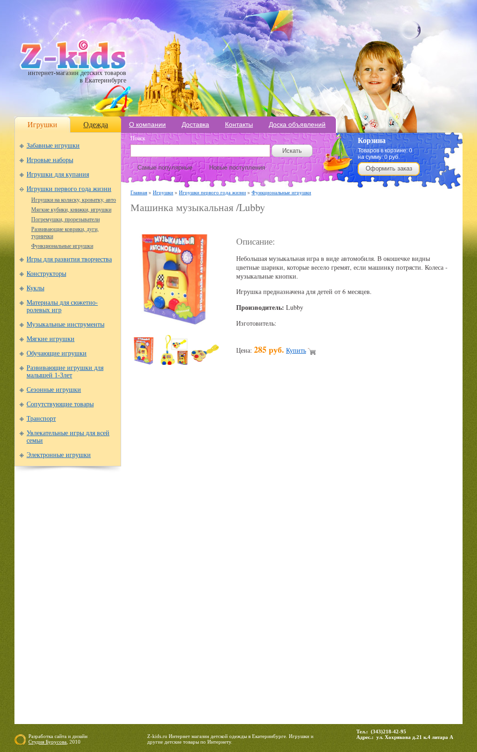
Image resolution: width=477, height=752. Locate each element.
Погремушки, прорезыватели (65, 219)
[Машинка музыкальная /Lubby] (177, 323)
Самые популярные (164, 167)
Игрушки (42, 125)
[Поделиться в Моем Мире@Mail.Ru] (261, 521)
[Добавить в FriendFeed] (173, 521)
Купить (296, 350)
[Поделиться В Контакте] (368, 521)
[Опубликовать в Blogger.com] (137, 521)
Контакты (239, 124)
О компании (147, 124)
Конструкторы (46, 273)
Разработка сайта (47, 736)
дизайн (80, 736)
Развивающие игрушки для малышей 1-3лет (65, 371)
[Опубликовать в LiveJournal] (244, 521)
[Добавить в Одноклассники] (314, 521)
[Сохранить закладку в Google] (191, 521)
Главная (138, 192)
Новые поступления (237, 167)
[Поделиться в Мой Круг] (279, 521)
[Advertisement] (239, 224)
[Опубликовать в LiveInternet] (226, 521)
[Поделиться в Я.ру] (403, 521)
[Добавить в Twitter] (350, 521)
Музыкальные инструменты (65, 324)
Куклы (35, 288)
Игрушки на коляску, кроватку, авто (73, 200)
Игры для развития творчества (69, 259)
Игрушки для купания (58, 174)
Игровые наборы (50, 160)
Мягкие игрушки (51, 338)
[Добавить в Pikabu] (332, 521)
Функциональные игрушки (62, 246)
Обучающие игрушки (57, 353)
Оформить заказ (389, 168)
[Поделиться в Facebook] (155, 521)
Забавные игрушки (53, 145)
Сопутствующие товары (60, 404)
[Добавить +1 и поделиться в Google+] (208, 521)
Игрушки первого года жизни (69, 188)
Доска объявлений (297, 124)
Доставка (195, 124)
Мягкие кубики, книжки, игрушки (71, 209)
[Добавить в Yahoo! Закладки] (385, 521)
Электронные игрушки (59, 454)
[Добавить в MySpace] (297, 521)
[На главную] (73, 67)
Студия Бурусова (47, 742)
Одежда (95, 125)
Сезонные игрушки (54, 389)
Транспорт (41, 418)
